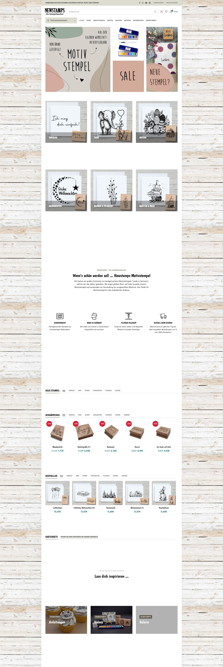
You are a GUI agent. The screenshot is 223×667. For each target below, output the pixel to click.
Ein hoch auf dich (164, 446)
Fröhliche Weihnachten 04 (84, 507)
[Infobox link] (60, 322)
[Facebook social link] (139, 3)
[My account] (161, 11)
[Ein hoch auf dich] (164, 432)
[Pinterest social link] (149, 3)
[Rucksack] (111, 432)
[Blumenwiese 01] (137, 493)
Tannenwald (110, 507)
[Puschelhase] (164, 493)
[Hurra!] (137, 432)
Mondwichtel (58, 446)
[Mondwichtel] (57, 432)
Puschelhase (164, 507)
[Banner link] (77, 59)
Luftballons (57, 507)
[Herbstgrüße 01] (84, 432)
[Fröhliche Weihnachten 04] (84, 493)
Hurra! (137, 446)
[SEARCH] (155, 11)
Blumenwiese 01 (137, 507)
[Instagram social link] (142, 3)
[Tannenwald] (111, 493)
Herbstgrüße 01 (84, 446)
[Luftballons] (57, 493)
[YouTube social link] (146, 3)
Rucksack (110, 446)
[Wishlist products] (166, 11)
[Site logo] (55, 11)
